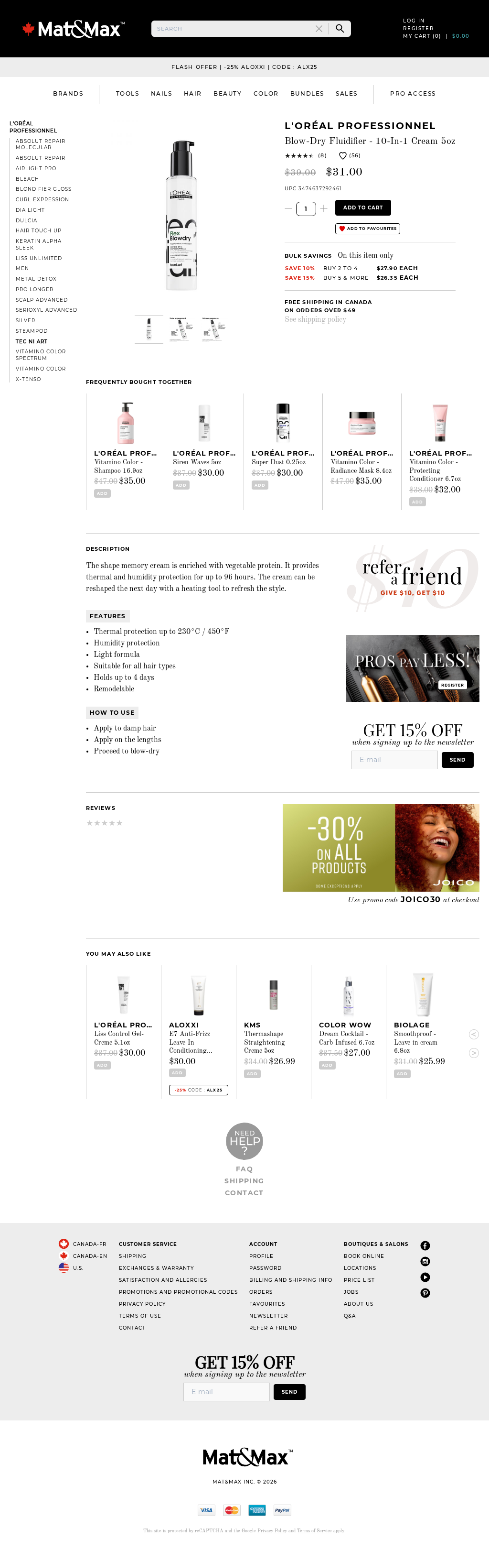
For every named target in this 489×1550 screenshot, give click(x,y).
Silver (25, 320)
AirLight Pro (36, 168)
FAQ (244, 1169)
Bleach (27, 179)
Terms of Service (314, 1530)
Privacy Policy (142, 1304)
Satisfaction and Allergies (163, 1280)
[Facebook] (425, 1246)
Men (22, 268)
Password (265, 1268)
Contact (244, 1193)
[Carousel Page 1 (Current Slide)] (149, 329)
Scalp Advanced (42, 300)
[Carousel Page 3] (214, 329)
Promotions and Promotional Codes (178, 1292)
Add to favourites (371, 228)
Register (418, 28)
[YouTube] (425, 1278)
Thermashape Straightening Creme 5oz (264, 1042)
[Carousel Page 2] (181, 329)
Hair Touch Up (39, 231)
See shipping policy (315, 320)
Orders (261, 1292)
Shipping (244, 1181)
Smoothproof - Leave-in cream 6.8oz (415, 1042)
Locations (360, 1268)
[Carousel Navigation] (469, 1043)
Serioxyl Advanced (46, 310)
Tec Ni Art (32, 341)
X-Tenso (28, 379)
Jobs (351, 1292)
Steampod (32, 331)
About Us (358, 1304)
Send (458, 760)
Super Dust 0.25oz (279, 462)
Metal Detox (36, 279)
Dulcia (26, 221)
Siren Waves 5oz (197, 462)
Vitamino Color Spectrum (41, 355)
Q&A (350, 1316)
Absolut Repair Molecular (40, 144)
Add (102, 493)
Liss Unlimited (39, 258)
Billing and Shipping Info (290, 1280)
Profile (261, 1256)
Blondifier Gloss (44, 189)
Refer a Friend (273, 1328)
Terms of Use (140, 1316)
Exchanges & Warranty (156, 1268)
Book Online (364, 1256)
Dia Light (30, 210)
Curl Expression (42, 199)
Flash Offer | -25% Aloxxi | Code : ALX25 (244, 67)
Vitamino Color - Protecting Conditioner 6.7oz (435, 470)
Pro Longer (34, 289)
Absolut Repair (40, 158)
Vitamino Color (41, 369)
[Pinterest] (425, 1293)
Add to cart (363, 208)
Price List (359, 1280)
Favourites (267, 1304)
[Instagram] (425, 1262)
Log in (414, 21)
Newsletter (268, 1316)
